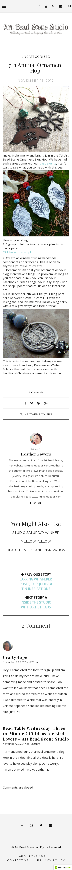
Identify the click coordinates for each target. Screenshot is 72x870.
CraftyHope (15, 657)
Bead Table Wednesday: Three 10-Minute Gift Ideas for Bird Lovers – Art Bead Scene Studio (36, 733)
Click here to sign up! (17, 252)
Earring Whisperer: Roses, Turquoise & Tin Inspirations (36, 584)
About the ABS (32, 856)
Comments (36, 392)
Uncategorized (35, 57)
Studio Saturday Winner (35, 533)
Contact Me (18, 860)
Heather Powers (38, 414)
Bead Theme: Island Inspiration (36, 550)
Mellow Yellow (36, 541)
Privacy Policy (51, 860)
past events (48, 163)
